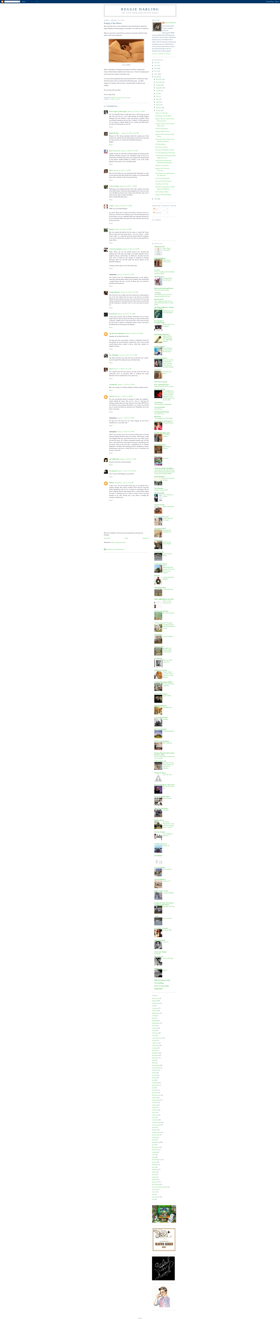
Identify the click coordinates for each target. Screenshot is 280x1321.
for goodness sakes (159, 413)
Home (126, 538)
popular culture (156, 1132)
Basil (153, 1018)
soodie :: (111, 206)
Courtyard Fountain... (168, 589)
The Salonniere (159, 488)
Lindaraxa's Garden (160, 670)
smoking (154, 1179)
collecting (155, 1045)
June (157, 96)
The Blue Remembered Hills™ (163, 682)
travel (153, 1192)
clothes (154, 1040)
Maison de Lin (158, 956)
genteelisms (155, 1085)
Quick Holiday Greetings (166, 447)
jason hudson (158, 855)
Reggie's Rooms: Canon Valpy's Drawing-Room (165, 120)
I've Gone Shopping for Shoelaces (165, 153)
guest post (155, 1092)
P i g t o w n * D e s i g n (161, 516)
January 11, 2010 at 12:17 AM (122, 369)
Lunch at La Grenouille (162, 178)
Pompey (112, 99)
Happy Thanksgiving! (168, 506)
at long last (155, 1008)
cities (153, 1035)
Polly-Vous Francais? (160, 382)
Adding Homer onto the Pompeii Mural (168, 311)
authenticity (155, 1013)
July (157, 93)
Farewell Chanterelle (162, 129)
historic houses (156, 1095)
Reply (111, 127)
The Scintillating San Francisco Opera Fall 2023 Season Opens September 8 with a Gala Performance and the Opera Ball (168, 395)
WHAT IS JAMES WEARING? (164, 468)
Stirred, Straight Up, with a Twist (164, 785)
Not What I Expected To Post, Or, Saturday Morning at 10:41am (163, 295)
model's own (158, 968)
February (159, 108)
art (153, 1006)
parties (154, 1127)
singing (154, 1177)
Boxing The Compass (160, 694)
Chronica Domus (159, 505)
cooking (154, 1048)
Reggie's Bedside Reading (163, 195)
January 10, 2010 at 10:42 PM (134, 333)
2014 (156, 65)
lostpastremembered (160, 358)
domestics (155, 1058)
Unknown (112, 396)
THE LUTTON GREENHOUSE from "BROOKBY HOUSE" (168, 338)
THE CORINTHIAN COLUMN (164, 599)
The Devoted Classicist (161, 611)
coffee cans (155, 1043)
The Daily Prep (159, 276)
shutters (154, 1172)
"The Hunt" (166, 810)
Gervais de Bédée (159, 867)
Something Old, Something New (167, 531)
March (158, 105)
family (154, 1073)
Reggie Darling (140, 9)
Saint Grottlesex (157, 1159)
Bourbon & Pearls (160, 773)
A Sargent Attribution (168, 893)
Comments (158, 213)
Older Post (146, 538)
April (157, 102)
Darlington (155, 1053)
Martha (111, 229)
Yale (153, 1199)
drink (153, 1060)
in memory (166, 458)
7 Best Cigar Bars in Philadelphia (163, 404)
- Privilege (157, 293)
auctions (154, 1011)
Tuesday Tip (166, 845)
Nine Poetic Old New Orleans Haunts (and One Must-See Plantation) (168, 765)
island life (155, 1102)
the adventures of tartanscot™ (163, 421)
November (159, 82)
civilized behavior (157, 1038)
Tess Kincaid (113, 471)
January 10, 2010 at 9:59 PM (129, 292)
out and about (156, 1125)
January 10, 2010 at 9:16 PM (130, 249)
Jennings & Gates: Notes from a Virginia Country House (164, 904)
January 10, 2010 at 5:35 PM (136, 111)
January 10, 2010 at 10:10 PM (126, 314)
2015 (156, 63)
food (153, 1080)
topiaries (154, 1189)
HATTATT (157, 370)
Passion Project (158, 409)
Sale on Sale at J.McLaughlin (166, 249)
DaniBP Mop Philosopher (162, 433)
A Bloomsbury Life (160, 761)
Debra (111, 170)
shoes (153, 1167)
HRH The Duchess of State (162, 980)
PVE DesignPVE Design (161, 412)
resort (153, 1145)
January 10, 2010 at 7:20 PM (128, 186)
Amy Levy (166, 942)
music (154, 1117)
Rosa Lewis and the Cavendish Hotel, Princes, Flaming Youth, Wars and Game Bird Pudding (168, 363)
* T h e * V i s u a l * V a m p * (163, 623)
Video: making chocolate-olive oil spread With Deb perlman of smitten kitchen (163, 302)
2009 (156, 199)
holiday (154, 1098)
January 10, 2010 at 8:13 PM (123, 229)
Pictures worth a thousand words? (167, 602)
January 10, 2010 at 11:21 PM (128, 355)
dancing (154, 1050)
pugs (118, 99)
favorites (154, 1075)
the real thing (156, 1184)
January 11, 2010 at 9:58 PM (125, 418)
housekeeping (156, 1100)
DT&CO (157, 576)
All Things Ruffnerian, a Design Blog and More (164, 308)
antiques (154, 1001)
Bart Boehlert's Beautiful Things (159, 322)
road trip (154, 1152)
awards (154, 1016)
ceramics (154, 1028)
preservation (155, 1135)
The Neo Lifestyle (159, 832)
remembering (156, 1142)
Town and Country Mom (161, 796)
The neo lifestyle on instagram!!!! (168, 834)
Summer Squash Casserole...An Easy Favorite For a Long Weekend (168, 674)
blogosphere (155, 1023)
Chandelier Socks (167, 707)
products (154, 1137)
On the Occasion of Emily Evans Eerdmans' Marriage (165, 140)
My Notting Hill (159, 493)
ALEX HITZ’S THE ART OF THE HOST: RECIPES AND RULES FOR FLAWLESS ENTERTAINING (164, 471)
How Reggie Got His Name (163, 116)
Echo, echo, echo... (168, 774)
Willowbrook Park (160, 587)
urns (153, 1194)
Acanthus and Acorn (160, 844)
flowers (154, 1078)
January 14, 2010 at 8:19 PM (125, 432)
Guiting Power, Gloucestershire (167, 261)
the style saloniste (159, 389)
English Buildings (159, 258)
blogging (155, 1020)
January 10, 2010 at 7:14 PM (122, 170)
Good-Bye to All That (162, 184)
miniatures (155, 1110)
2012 (156, 71)
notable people (156, 1122)
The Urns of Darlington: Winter (165, 150)
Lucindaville (113, 384)
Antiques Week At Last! (163, 131)
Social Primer (158, 402)
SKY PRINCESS (114, 459)
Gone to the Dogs (167, 798)
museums (155, 1115)
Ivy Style (157, 270)
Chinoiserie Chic (159, 246)
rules (153, 1157)
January (158, 110)
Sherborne (155, 1165)
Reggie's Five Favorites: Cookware (163, 169)
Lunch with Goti (167, 869)
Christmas (155, 1033)
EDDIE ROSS (158, 989)
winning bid (155, 1197)
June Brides (157, 953)
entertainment (156, 1068)
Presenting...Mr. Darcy (169, 906)
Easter (154, 1063)
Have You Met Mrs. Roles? (163, 181)
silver (153, 1174)
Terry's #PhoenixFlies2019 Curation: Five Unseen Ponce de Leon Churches (168, 569)
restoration (155, 1150)
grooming (155, 1090)
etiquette (154, 1070)
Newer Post (107, 538)
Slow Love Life (158, 646)
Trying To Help (167, 695)
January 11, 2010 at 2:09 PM (124, 396)
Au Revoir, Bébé (167, 930)
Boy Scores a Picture (162, 147)
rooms (154, 1155)
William (111, 483)
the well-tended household (160, 1187)
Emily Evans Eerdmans (161, 741)
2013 (156, 68)
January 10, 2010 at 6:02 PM (130, 133)
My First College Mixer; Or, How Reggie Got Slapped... (165, 188)
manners (154, 1107)
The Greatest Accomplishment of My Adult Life (165, 174)
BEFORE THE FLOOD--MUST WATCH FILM (167, 650)
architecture (155, 1003)
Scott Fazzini (113, 314)
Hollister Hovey (159, 820)
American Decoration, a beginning (168, 684)
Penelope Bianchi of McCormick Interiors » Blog (164, 754)
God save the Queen (168, 958)
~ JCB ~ (156, 916)
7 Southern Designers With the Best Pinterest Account (169, 626)
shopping (155, 1169)
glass (153, 1088)
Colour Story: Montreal (166, 435)
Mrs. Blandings (114, 355)
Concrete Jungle (114, 186)
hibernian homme (159, 940)
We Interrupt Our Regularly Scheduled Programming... (164, 162)
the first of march (167, 918)
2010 (156, 77)
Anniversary (155, 998)
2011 (156, 74)
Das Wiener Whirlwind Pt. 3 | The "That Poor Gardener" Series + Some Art (168, 824)
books (154, 1025)
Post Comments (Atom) (119, 542)
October (158, 85)
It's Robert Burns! (161, 144)
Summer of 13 (166, 881)
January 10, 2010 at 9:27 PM (125, 274)
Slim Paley (157, 416)
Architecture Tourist (160, 564)
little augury (158, 456)
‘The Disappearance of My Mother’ (163, 418)
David (111, 369)
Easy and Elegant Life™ (161, 384)
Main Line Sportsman (161, 808)
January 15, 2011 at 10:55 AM (127, 471)
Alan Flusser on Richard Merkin (167, 543)
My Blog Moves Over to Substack (168, 325)
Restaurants (155, 1147)
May (157, 99)
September (159, 88)
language (155, 1105)
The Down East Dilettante (117, 333)
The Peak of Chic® (160, 528)
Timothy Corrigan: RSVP (161, 490)
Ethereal (165, 970)
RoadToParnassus (159, 445)
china (153, 1030)
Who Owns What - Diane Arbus (168, 661)
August (158, 91)
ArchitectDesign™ (114, 292)
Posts (156, 209)
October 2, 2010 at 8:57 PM (128, 459)
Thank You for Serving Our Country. (164, 386)
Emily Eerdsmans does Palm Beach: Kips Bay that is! (167, 349)
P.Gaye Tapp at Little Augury (118, 111)
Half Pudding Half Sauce (162, 334)
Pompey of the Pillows (162, 165)
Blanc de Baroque (167, 743)
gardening (155, 1083)
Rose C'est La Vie (114, 151)
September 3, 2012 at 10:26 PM (124, 483)
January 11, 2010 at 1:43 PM (126, 384)
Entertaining (155, 1065)
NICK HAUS (158, 635)
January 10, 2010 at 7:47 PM (123, 206)
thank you (155, 1182)
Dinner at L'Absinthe (162, 113)
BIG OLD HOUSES (160, 729)
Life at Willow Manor (161, 717)
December (159, 79)
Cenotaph (165, 719)
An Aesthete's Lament (161, 928)
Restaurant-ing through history (163, 288)
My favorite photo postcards (161, 290)
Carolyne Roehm (159, 407)
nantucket (155, 1120)
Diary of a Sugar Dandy (161, 986)
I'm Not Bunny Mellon (162, 192)
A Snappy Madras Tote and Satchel (167, 279)
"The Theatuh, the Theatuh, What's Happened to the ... (166, 157)
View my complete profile (161, 53)
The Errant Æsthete (160, 952)
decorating (155, 1055)
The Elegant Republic (168, 731)
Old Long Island (159, 476)
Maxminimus (158, 540)
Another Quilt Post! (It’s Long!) (168, 519)
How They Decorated (168, 613)
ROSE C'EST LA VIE (161, 891)
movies (154, 1112)
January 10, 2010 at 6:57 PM (129, 151)
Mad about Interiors (160, 705)
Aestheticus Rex (159, 552)
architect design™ (159, 346)
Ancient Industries (159, 879)
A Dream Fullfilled (168, 636)
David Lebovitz (159, 299)
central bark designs (115, 249)
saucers (154, 1162)
